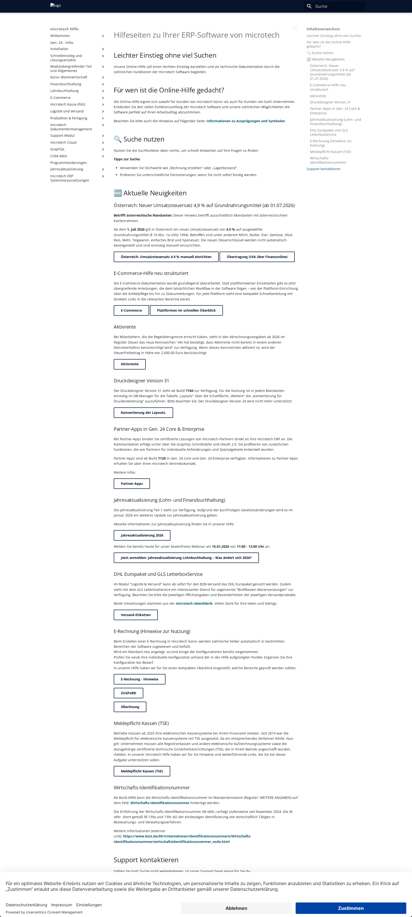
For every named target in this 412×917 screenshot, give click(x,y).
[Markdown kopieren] (295, 29)
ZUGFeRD (128, 693)
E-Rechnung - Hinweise (139, 679)
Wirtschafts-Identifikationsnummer (159, 802)
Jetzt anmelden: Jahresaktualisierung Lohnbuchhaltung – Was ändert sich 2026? (186, 557)
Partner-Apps (132, 483)
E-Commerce (131, 310)
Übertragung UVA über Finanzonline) (257, 256)
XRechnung (130, 706)
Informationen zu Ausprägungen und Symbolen (245, 121)
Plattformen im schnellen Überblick (186, 310)
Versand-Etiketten (136, 615)
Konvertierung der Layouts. (143, 412)
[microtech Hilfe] (55, 6)
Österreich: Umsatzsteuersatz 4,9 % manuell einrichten (166, 256)
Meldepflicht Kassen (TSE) (142, 771)
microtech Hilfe (64, 29)
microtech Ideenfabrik (194, 603)
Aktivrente (130, 364)
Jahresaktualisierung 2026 (142, 535)
